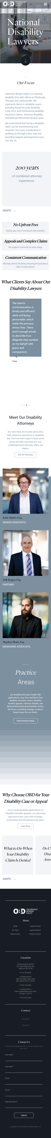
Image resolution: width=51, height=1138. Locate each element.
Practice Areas (15, 934)
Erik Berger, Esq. (12, 579)
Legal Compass (35, 926)
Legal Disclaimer (35, 930)
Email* (7, 1078)
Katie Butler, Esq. (12, 517)
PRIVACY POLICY (35, 934)
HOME (15, 926)
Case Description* (11, 1102)
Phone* (7, 1090)
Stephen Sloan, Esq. (13, 642)
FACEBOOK (25, 1019)
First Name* (9, 1055)
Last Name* (9, 1066)
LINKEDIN (25, 1025)
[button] (45, 4)
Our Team (15, 930)
